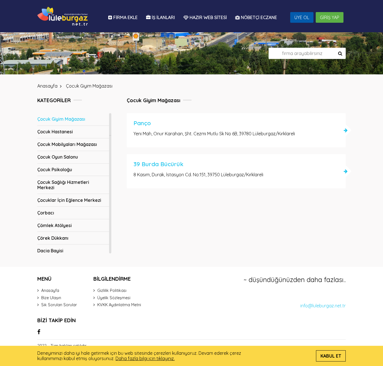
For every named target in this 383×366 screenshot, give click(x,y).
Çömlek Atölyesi (54, 225)
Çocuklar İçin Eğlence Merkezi (69, 200)
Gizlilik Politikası (111, 290)
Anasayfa (50, 290)
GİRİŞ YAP (329, 17)
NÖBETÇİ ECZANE (258, 17)
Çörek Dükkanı (52, 238)
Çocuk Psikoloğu (54, 169)
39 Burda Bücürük (158, 164)
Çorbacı (45, 213)
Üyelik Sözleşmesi (113, 297)
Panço (142, 123)
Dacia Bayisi (50, 250)
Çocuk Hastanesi (55, 131)
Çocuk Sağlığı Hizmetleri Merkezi (63, 184)
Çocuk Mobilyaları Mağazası (67, 144)
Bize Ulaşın (51, 297)
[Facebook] (38, 331)
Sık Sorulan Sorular (59, 304)
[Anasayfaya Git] (62, 16)
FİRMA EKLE (125, 17)
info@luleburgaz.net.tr (323, 305)
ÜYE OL (301, 17)
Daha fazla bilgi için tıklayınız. (145, 358)
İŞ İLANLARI (163, 17)
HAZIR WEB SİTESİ (207, 17)
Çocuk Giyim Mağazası (61, 119)
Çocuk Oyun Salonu (57, 157)
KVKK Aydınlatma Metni (119, 304)
